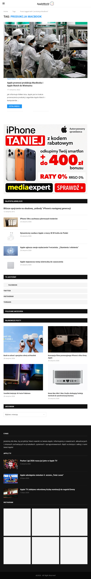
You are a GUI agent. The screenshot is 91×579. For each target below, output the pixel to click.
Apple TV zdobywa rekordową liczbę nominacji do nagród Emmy (47, 489)
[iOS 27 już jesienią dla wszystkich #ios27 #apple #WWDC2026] (45, 522)
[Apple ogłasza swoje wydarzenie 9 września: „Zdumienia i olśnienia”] (11, 251)
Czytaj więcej (14, 106)
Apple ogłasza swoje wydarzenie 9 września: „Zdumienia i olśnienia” (49, 247)
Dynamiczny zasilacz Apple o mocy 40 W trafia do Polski (44, 233)
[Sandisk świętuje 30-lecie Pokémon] (23, 377)
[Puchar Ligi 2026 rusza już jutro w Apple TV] (11, 464)
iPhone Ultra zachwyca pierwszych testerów (39, 219)
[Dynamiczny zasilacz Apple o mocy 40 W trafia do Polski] (11, 236)
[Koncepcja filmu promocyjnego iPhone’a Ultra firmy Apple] (67, 339)
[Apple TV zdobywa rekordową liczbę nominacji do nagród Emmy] (11, 493)
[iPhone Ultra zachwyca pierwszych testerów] (11, 222)
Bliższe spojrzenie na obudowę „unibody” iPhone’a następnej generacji (37, 208)
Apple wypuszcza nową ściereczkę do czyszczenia (41, 262)
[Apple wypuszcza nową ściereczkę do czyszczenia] (11, 265)
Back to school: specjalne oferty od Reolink (20, 355)
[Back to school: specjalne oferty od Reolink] (23, 339)
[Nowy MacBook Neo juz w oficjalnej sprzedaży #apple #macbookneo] (74, 522)
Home (6, 11)
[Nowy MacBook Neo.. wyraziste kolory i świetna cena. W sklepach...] (17, 550)
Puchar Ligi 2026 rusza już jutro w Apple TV (38, 461)
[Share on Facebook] (26, 111)
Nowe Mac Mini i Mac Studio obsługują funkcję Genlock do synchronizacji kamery (65, 394)
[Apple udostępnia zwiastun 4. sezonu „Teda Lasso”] (11, 478)
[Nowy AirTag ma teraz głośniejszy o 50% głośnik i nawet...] (74, 550)
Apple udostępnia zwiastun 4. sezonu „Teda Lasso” (42, 475)
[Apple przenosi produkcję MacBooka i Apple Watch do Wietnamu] (45, 50)
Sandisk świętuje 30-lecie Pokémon (17, 393)
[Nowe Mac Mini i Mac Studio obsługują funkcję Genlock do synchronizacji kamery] (67, 377)
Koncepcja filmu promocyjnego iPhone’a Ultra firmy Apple (67, 357)
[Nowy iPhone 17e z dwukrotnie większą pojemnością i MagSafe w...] (45, 550)
